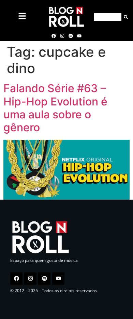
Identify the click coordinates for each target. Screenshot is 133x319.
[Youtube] (79, 36)
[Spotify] (71, 36)
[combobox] (107, 17)
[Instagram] (62, 36)
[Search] (124, 17)
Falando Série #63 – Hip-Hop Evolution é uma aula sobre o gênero (55, 108)
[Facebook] (53, 36)
